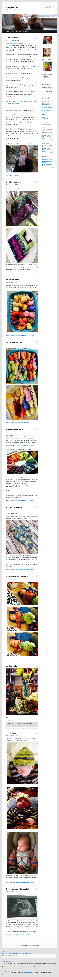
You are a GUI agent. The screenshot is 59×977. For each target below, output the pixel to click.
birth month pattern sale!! (17, 889)
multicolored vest (14, 182)
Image (7, 663)
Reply (31, 569)
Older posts (9, 939)
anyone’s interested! (20, 289)
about (13, 31)
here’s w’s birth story (11, 719)
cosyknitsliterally (13, 335)
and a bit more (12, 279)
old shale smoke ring (46, 106)
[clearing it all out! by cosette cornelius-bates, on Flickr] (22, 383)
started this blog (13, 43)
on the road (25, 31)
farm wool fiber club (28, 100)
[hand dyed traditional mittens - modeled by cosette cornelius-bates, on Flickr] (22, 172)
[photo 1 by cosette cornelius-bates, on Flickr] (22, 554)
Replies (16, 175)
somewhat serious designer (18, 107)
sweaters (27, 569)
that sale (12, 738)
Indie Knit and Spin (22, 445)
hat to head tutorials (46, 104)
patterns (23, 569)
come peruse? (19, 348)
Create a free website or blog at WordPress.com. (29, 945)
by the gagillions (16, 84)
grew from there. (15, 103)
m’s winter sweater (14, 507)
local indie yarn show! (16, 110)
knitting (11, 175)
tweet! (44, 127)
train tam (44, 114)
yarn (27, 335)
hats (21, 882)
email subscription (47, 82)
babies (20, 114)
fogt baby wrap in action (17, 576)
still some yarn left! (14, 342)
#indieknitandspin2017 (47, 159)
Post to (3, 959)
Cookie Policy (34, 966)
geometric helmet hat (46, 103)
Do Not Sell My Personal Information (22, 953)
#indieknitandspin (46, 135)
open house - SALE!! (15, 429)
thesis (7, 47)
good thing (11, 732)
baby (11, 273)
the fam (27, 882)
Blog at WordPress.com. (8, 953)
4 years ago (51, 152)
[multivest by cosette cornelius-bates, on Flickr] (22, 262)
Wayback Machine (28, 972)
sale (25, 335)
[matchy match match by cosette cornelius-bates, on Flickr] (22, 691)
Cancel (3, 961)
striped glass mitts (45, 113)
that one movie (19, 73)
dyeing (19, 335)
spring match (12, 666)
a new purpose (12, 37)
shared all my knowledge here (30, 91)
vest (17, 273)
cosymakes (12, 7)
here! (11, 931)
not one (12, 114)
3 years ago (51, 139)
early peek (13, 61)
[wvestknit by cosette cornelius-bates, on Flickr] (22, 225)
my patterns (18, 31)
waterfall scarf (45, 118)
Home (8, 31)
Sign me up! (45, 97)
